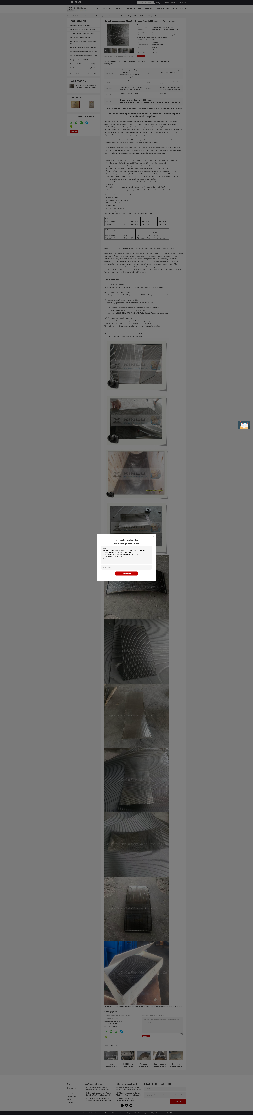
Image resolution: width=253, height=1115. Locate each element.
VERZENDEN (126, 573)
